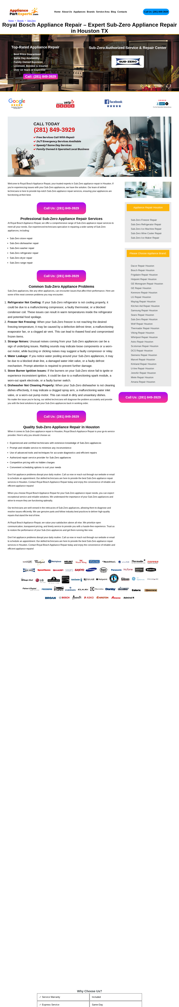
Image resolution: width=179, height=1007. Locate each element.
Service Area (102, 12)
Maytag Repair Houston (143, 301)
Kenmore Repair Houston (144, 292)
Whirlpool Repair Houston (144, 337)
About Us (67, 12)
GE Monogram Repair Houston (147, 283)
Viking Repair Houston (142, 332)
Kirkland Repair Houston (143, 364)
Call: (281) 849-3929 (40, 76)
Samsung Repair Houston (144, 310)
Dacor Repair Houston (142, 266)
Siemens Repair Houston (144, 355)
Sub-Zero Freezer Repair (144, 220)
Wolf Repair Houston (142, 324)
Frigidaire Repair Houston (144, 274)
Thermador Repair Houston (145, 328)
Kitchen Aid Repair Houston (145, 306)
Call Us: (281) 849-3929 (156, 12)
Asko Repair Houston (142, 341)
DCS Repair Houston (142, 350)
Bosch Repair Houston (142, 270)
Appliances (79, 12)
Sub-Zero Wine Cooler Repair (146, 233)
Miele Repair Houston (142, 377)
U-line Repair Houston (142, 368)
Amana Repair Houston (143, 382)
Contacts (122, 12)
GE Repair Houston (141, 288)
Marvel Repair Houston (143, 359)
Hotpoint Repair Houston (143, 279)
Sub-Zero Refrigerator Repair (146, 224)
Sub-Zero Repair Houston (144, 319)
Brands (91, 12)
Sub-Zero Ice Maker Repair (145, 238)
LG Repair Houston (141, 297)
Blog (113, 12)
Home (57, 12)
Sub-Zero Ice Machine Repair (146, 229)
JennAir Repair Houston (143, 373)
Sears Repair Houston (142, 315)
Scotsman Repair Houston (144, 346)
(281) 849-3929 (54, 129)
